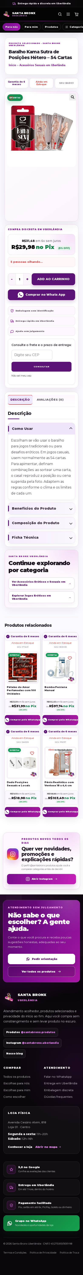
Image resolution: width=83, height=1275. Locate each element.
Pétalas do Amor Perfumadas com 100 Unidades (21, 690)
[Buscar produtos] (60, 14)
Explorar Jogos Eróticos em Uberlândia (41, 597)
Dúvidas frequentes (58, 1096)
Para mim (31, 26)
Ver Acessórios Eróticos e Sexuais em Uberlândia (41, 583)
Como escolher (14, 1096)
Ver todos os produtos (38, 971)
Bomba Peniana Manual (55, 688)
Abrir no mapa (46, 1147)
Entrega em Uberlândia (60, 1083)
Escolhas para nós (16, 1083)
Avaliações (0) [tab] (50, 399)
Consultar (41, 366)
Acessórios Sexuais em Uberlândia (42, 65)
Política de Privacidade (43, 1252)
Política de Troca (69, 1252)
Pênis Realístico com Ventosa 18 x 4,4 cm (59, 784)
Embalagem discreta (58, 1090)
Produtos (51, 26)
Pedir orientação (44, 959)
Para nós (11, 26)
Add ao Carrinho (53, 279)
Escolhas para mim (16, 1090)
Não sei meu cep (21, 375)
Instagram (32, 1042)
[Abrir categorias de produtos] (68, 14)
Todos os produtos (16, 1076)
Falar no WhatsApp (58, 1076)
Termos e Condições (14, 1252)
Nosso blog (14, 1053)
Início (12, 65)
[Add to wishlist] (11, 98)
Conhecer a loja (20, 1147)
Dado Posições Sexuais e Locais (18, 784)
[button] (72, 97)
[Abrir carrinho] (76, 14)
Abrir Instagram (42, 879)
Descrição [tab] (20, 399)
